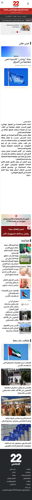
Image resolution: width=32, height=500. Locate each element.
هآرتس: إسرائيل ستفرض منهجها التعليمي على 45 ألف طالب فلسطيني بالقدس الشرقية (17, 317)
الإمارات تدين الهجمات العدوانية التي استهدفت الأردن (9, 293)
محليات (28, 469)
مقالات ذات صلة (21, 340)
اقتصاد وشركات (25, 475)
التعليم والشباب (11, 481)
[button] (20, 32)
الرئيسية (24, 16)
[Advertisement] (16, 104)
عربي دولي (24, 43)
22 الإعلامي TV (8, 16)
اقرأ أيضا (25, 240)
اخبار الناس (13, 484)
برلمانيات (27, 472)
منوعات (28, 484)
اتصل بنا (14, 16)
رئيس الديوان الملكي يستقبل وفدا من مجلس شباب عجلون (12, 20)
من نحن (19, 16)
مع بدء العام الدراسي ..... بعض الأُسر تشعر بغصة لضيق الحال (10, 271)
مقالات (28, 481)
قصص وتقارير (11, 478)
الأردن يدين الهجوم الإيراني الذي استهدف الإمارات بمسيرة (10, 328)
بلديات (14, 472)
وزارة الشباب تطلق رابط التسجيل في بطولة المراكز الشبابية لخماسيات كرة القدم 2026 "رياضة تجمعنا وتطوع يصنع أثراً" (16, 261)
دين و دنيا (27, 487)
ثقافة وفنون (26, 478)
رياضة (14, 475)
